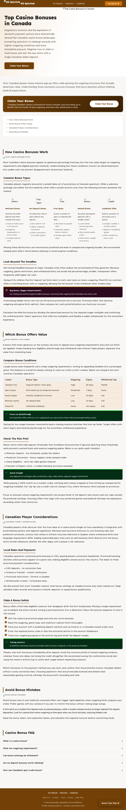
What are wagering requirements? (20, 748)
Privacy (70, 797)
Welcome (69, 3)
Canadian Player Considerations (23, 128)
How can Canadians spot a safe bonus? (22, 770)
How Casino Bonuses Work (21, 120)
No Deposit (57, 3)
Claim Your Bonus (19, 65)
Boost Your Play (109, 803)
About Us (46, 797)
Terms (63, 797)
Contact (55, 797)
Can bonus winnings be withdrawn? (20, 755)
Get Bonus (112, 4)
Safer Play (79, 797)
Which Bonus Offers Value (20, 124)
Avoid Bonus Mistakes (18, 132)
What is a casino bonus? (15, 741)
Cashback (81, 3)
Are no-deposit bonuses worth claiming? (23, 763)
